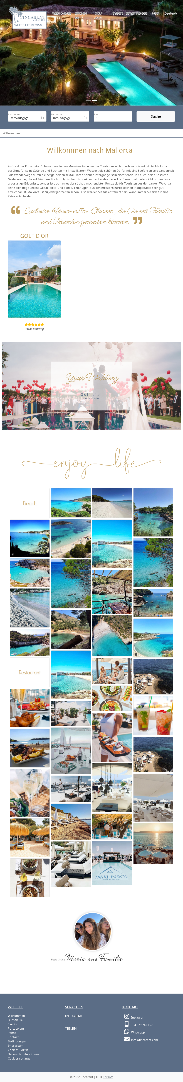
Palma (12, 1033)
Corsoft (108, 1077)
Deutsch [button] (171, 13)
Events (118, 13)
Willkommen (61, 13)
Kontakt (13, 1037)
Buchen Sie (81, 15)
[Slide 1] (88, 101)
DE (80, 1016)
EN (67, 1016)
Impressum (15, 1046)
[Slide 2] (94, 101)
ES (73, 1016)
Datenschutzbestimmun (24, 1054)
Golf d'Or (98, 15)
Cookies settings (19, 1058)
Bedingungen (17, 1041)
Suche (156, 116)
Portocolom (16, 1028)
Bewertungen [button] (136, 13)
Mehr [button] (156, 13)
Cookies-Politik (18, 1050)
